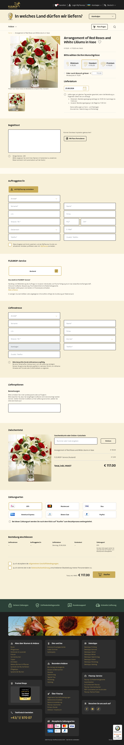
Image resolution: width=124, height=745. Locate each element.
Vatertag (50, 682)
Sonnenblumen (16, 657)
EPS (27, 506)
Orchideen (14, 662)
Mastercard (65, 506)
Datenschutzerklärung (54, 702)
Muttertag (50, 679)
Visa (102, 506)
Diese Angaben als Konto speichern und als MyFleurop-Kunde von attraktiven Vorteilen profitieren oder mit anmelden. (35, 245)
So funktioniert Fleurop (92, 685)
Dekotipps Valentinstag (92, 657)
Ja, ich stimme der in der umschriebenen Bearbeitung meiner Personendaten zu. (52, 568)
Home (10, 33)
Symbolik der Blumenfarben (20, 667)
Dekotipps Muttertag (91, 662)
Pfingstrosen (15, 649)
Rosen (13, 647)
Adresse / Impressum (54, 710)
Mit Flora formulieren (77, 139)
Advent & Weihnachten (55, 670)
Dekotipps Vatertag (90, 664)
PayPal (102, 515)
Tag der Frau (51, 677)
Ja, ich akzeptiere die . (36, 563)
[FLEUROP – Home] (14, 5)
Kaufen (107, 574)
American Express (27, 515)
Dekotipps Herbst (90, 652)
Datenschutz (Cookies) (54, 700)
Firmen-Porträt (52, 707)
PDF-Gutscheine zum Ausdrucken (95, 689)
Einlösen (108, 441)
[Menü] (121, 726)
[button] (12, 27)
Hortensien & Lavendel (18, 652)
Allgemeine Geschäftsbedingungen (58, 697)
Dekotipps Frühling (90, 647)
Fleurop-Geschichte (53, 705)
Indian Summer (52, 649)
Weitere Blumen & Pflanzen (20, 664)
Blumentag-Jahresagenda (55, 667)
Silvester (50, 672)
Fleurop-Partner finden (92, 692)
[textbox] (34, 198)
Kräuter (13, 654)
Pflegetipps (14, 669)
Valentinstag (51, 675)
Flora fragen (101, 27)
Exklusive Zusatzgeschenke (56, 647)
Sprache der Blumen (17, 672)
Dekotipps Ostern (90, 659)
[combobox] (34, 198)
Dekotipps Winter (90, 654)
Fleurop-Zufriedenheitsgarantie (94, 679)
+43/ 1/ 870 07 (21, 718)
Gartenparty (51, 652)
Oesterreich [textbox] (15, 230)
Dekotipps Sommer (90, 649)
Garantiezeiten (89, 682)
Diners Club (65, 515)
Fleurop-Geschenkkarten (92, 687)
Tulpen (13, 659)
